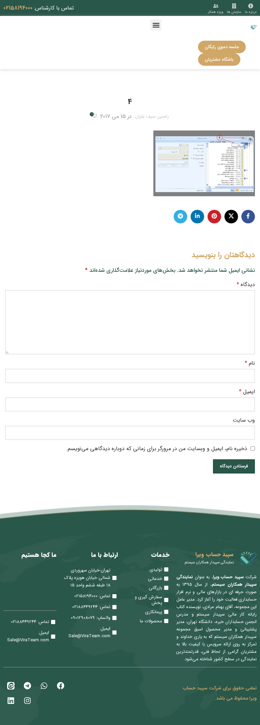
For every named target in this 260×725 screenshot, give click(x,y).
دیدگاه (246, 284)
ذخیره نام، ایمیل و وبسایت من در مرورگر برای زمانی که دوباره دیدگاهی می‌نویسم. (156, 448)
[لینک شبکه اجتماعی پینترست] (214, 216)
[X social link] (231, 216)
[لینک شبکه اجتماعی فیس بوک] (248, 216)
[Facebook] (60, 685)
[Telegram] (27, 685)
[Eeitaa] (10, 685)
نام (250, 363)
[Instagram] (27, 700)
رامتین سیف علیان (152, 116)
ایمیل (247, 392)
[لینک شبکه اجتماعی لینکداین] (197, 216)
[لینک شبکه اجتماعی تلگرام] (180, 216)
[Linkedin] (10, 700)
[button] (155, 25)
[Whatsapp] (44, 685)
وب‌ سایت (244, 420)
